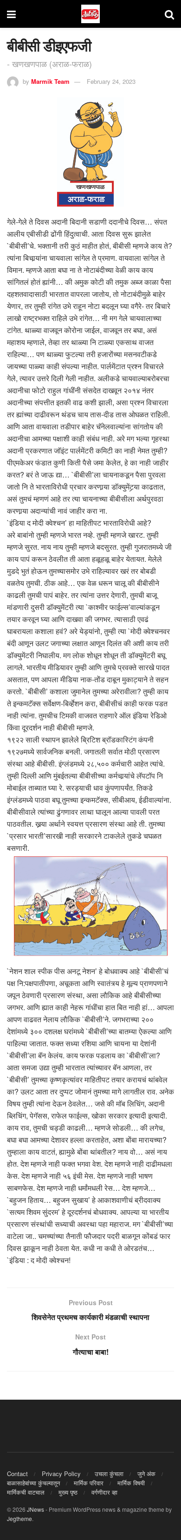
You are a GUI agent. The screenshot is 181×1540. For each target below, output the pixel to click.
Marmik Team (50, 81)
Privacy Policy (61, 1473)
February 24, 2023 (111, 81)
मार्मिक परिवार (88, 1482)
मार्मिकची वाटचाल (26, 1492)
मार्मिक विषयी (131, 1482)
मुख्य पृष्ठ (68, 1492)
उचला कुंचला (109, 1473)
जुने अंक (146, 1473)
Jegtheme (19, 1518)
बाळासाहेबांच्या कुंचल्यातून (33, 1482)
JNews (35, 1509)
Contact (17, 1473)
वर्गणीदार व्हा (104, 1492)
